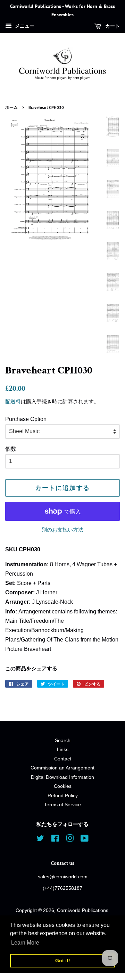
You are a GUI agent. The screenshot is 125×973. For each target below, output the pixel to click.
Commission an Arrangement (62, 767)
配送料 (13, 401)
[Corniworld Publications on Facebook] (55, 839)
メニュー (24, 26)
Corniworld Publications (82, 910)
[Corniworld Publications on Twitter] (40, 839)
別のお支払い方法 (62, 530)
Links (62, 749)
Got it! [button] (62, 960)
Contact (62, 758)
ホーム (11, 107)
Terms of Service (62, 804)
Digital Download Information (62, 777)
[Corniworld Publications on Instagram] (70, 839)
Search (62, 740)
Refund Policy (63, 795)
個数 (10, 449)
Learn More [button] (25, 943)
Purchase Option (26, 419)
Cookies (63, 786)
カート (112, 26)
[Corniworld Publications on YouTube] (85, 839)
